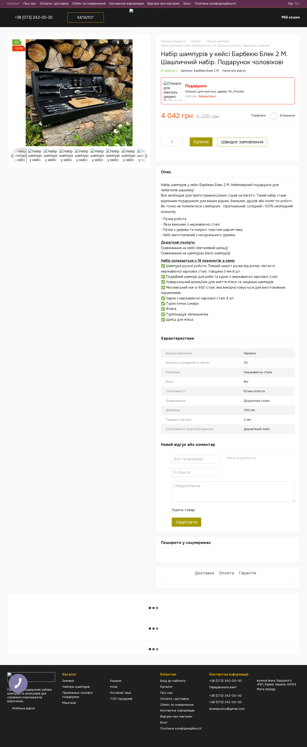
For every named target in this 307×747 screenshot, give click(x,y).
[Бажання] (263, 17)
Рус (297, 3)
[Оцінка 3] (218, 510)
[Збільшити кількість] (179, 142)
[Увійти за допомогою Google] (269, 458)
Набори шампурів (76, 687)
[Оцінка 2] (210, 510)
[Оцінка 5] (233, 510)
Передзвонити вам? (223, 687)
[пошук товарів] (227, 17)
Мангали (69, 703)
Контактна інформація (126, 3)
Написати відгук (234, 71)
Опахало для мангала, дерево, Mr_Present (214, 91)
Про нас (30, 3)
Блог (187, 3)
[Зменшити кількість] (164, 142)
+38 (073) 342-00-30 (34, 17)
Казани (115, 681)
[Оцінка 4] (226, 510)
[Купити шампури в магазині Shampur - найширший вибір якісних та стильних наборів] (31, 677)
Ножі (113, 687)
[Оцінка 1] (203, 510)
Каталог (13, 3)
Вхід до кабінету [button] (173, 681)
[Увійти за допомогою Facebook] (261, 458)
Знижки (68, 681)
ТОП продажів (121, 699)
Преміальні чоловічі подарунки (77, 695)
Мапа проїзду (266, 689)
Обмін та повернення (89, 3)
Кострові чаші (120, 693)
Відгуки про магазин (164, 3)
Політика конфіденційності (215, 3)
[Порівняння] (252, 17)
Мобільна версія (23, 708)
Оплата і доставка (54, 3)
